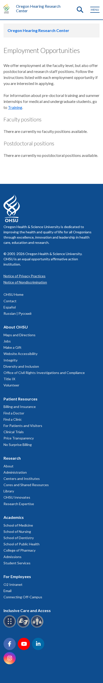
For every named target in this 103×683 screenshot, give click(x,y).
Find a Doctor (14, 413)
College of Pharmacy (20, 550)
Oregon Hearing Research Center (38, 8)
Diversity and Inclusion (21, 366)
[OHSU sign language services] (24, 627)
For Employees (17, 576)
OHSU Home (14, 294)
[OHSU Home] (8, 8)
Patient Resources (21, 398)
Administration (15, 472)
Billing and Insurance (20, 406)
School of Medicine (18, 525)
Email (8, 591)
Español (10, 307)
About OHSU (16, 327)
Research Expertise (19, 504)
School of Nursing (17, 531)
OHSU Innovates (17, 497)
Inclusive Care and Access (27, 610)
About (9, 466)
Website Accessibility (21, 353)
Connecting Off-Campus (23, 597)
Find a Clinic (13, 419)
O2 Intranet (13, 584)
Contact (10, 301)
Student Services (17, 563)
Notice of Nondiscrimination (25, 282)
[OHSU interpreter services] (38, 627)
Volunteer (11, 385)
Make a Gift (13, 347)
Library (9, 491)
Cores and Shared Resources (26, 485)
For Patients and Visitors (23, 425)
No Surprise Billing (18, 444)
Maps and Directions (20, 335)
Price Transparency (19, 438)
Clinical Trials (14, 432)
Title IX (9, 379)
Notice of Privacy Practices (25, 276)
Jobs (7, 341)
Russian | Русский (18, 313)
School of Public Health (22, 544)
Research (12, 458)
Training (15, 107)
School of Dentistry (19, 538)
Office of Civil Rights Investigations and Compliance (44, 372)
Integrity (11, 360)
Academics (14, 517)
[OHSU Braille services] (10, 627)
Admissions (13, 557)
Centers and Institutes (22, 478)
